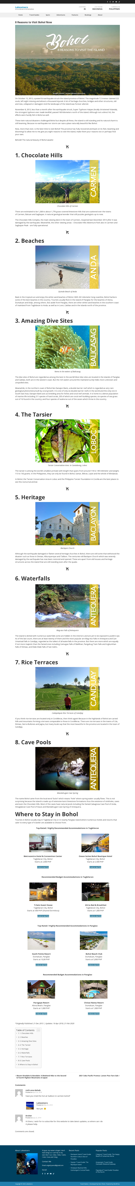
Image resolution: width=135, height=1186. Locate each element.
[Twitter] (113, 2)
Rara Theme (101, 1184)
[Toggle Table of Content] (37, 1030)
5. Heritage (24, 1049)
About (100, 15)
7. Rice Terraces (26, 1057)
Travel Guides (34, 15)
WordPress (116, 1184)
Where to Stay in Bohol (29, 1064)
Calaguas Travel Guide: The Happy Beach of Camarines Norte (107, 1155)
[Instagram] (110, 2)
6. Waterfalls (25, 1053)
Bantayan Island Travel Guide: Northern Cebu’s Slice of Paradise (81, 1156)
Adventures (61, 15)
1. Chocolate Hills (26, 1033)
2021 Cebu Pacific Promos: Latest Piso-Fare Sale (98, 1076)
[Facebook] (107, 2)
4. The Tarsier (25, 1045)
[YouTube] (116, 2)
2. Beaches (24, 1037)
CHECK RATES (43, 867)
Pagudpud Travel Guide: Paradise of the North (107, 1171)
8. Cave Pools (25, 1060)
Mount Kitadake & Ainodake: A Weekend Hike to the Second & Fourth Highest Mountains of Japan (41, 1077)
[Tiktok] (119, 2)
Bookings (88, 15)
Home (20, 15)
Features (75, 15)
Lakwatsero (21, 7)
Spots (48, 15)
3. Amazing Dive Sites (28, 1041)
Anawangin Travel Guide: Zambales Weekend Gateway (106, 1163)
